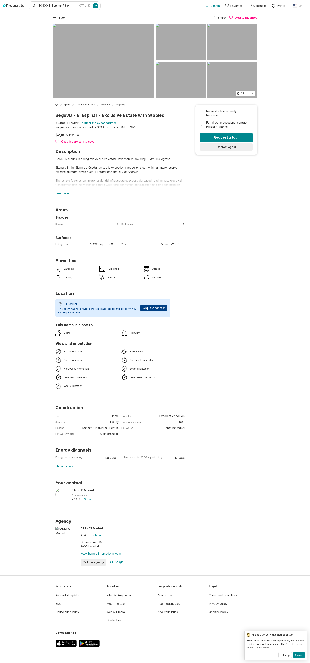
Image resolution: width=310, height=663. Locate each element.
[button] (103, 61)
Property (120, 104)
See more (62, 193)
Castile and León (85, 104)
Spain (67, 104)
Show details (64, 466)
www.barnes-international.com (101, 553)
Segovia (105, 104)
